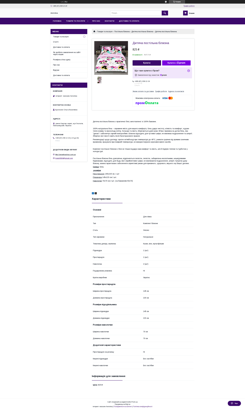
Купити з (172, 63)
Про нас (96, 21)
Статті (55, 42)
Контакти (109, 21)
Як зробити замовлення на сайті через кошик (66, 53)
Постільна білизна (122, 32)
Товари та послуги (75, 21)
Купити (146, 63)
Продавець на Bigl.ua (122, 404)
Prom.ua (135, 402)
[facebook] (93, 194)
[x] (96, 194)
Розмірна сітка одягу (61, 60)
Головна (57, 21)
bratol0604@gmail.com (64, 158)
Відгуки (56, 70)
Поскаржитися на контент (123, 406)
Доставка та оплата (129, 21)
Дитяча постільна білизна (142, 32)
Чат (236, 403)
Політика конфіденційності (142, 406)
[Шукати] (165, 13)
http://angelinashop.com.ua (65, 154)
